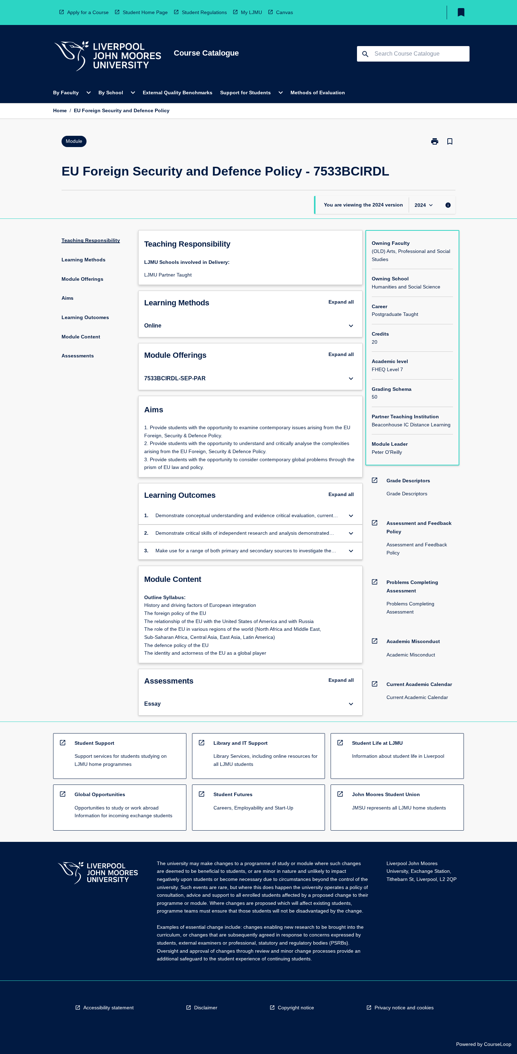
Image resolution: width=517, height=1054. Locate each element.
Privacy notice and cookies (404, 1007)
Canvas (284, 12)
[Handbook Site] (98, 874)
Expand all (341, 302)
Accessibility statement (108, 1007)
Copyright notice (296, 1007)
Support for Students (245, 92)
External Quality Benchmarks (177, 92)
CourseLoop (497, 1044)
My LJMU (251, 12)
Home (60, 110)
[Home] (107, 57)
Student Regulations (204, 12)
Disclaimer (205, 1007)
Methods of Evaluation (318, 92)
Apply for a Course (88, 12)
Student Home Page (145, 12)
